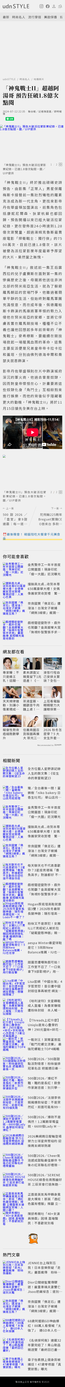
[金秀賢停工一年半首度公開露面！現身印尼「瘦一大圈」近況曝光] (14, 569)
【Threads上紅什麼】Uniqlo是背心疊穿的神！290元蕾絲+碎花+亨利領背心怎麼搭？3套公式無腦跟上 (44, 1029)
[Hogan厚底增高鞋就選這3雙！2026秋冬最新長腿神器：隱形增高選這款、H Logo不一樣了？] (14, 909)
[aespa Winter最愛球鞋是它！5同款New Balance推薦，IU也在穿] (14, 948)
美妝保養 (50, 17)
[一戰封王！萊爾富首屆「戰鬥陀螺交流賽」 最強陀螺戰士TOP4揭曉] (14, 1044)
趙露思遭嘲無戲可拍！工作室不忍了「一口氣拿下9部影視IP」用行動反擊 (44, 969)
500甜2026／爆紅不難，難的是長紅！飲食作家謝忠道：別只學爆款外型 (44, 1085)
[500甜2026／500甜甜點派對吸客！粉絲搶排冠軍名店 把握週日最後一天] (14, 1064)
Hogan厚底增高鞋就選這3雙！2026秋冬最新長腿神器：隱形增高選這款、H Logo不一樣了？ (44, 913)
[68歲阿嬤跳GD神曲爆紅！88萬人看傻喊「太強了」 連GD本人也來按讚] (14, 1326)
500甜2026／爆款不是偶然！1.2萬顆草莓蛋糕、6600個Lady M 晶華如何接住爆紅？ (44, 1124)
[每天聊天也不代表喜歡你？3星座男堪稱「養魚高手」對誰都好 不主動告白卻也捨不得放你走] (14, 870)
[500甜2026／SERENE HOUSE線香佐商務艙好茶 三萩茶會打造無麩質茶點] (14, 1180)
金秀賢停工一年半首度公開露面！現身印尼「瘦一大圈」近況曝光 (44, 569)
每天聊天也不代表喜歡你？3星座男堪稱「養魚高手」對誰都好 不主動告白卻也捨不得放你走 (45, 874)
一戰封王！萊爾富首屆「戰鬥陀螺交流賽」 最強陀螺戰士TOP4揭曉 (45, 1044)
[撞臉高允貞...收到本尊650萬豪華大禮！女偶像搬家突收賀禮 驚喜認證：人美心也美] (14, 589)
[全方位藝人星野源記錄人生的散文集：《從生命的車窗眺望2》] (14, 774)
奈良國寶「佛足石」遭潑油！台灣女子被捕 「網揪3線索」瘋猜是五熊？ (44, 610)
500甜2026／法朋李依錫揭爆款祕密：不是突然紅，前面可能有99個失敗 (44, 1104)
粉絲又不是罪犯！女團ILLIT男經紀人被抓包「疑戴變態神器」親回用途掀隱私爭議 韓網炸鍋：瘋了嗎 (45, 932)
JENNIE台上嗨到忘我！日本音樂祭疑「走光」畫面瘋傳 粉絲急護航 (44, 1270)
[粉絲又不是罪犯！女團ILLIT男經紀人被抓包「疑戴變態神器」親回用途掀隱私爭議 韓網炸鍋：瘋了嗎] (14, 928)
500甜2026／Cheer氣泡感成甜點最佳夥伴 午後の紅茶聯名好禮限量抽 (45, 1162)
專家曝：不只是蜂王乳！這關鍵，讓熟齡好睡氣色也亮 (11, 676)
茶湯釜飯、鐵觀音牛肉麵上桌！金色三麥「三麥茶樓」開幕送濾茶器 (31, 705)
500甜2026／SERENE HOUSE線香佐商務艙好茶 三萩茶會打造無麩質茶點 (45, 1182)
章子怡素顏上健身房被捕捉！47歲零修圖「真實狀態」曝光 (44, 1364)
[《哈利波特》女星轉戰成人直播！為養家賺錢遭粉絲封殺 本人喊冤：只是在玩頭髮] (14, 1006)
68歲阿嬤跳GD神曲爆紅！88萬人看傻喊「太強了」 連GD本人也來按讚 (44, 1328)
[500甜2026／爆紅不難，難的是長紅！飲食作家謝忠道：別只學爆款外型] (14, 1083)
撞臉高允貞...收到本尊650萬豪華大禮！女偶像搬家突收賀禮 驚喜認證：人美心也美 (44, 591)
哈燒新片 (39, 79)
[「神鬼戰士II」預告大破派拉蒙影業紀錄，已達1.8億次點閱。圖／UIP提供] (32, 143)
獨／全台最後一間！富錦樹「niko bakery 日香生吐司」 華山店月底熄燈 (45, 795)
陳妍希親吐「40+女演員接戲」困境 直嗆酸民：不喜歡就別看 (44, 1218)
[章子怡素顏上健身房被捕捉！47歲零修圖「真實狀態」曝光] (14, 1364)
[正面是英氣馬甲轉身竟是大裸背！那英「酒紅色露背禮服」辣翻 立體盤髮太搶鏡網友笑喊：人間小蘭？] (14, 1199)
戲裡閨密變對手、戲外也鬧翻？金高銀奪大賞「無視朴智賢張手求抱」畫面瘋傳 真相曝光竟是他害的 (45, 631)
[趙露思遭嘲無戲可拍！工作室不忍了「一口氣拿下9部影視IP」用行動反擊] (14, 967)
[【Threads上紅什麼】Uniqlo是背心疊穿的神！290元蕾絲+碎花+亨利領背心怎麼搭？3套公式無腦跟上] (14, 1025)
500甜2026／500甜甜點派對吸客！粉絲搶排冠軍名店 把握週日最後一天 (45, 1066)
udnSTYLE (9, 79)
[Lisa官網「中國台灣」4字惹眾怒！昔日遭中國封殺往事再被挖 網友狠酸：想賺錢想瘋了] (14, 986)
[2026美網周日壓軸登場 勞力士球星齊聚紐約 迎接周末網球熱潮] (14, 1141)
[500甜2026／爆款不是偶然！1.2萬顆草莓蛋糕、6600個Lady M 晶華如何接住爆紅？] (14, 1122)
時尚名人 (18, 17)
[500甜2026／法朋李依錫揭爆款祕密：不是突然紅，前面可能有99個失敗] (14, 1102)
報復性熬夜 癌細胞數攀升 (11, 734)
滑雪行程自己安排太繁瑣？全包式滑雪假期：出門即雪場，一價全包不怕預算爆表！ (52, 676)
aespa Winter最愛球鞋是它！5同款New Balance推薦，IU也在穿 (45, 949)
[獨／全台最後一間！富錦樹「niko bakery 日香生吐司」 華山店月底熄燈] (14, 793)
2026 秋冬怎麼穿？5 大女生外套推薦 (53, 734)
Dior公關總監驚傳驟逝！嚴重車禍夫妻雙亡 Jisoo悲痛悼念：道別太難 (46, 1289)
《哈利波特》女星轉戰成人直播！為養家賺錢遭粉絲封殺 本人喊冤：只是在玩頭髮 (44, 1007)
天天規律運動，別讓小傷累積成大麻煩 (11, 705)
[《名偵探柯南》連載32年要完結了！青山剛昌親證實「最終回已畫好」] (14, 1345)
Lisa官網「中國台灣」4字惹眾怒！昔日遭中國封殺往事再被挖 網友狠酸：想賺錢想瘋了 (45, 988)
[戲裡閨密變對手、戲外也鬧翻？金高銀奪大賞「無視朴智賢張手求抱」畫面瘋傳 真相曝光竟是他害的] (14, 628)
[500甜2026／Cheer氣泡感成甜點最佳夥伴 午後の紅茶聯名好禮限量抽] (14, 1160)
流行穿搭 (34, 17)
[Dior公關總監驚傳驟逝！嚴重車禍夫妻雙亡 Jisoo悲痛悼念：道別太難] (14, 1287)
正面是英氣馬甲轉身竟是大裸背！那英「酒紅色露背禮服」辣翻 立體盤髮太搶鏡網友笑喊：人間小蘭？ (45, 1203)
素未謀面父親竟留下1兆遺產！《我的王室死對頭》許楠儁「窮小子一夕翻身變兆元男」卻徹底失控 (32, 676)
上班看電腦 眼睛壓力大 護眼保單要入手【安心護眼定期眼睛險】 (52, 705)
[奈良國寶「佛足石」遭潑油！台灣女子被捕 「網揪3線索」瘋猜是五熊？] (14, 608)
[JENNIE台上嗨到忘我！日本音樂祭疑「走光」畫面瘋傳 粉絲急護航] (14, 1268)
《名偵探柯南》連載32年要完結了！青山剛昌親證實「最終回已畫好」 (44, 1347)
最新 (6, 17)
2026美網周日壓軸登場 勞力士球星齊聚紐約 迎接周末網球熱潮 (45, 1141)
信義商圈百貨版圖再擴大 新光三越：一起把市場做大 (31, 734)
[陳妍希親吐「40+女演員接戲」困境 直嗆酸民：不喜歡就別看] (14, 1219)
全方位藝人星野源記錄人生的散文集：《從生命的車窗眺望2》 (44, 773)
